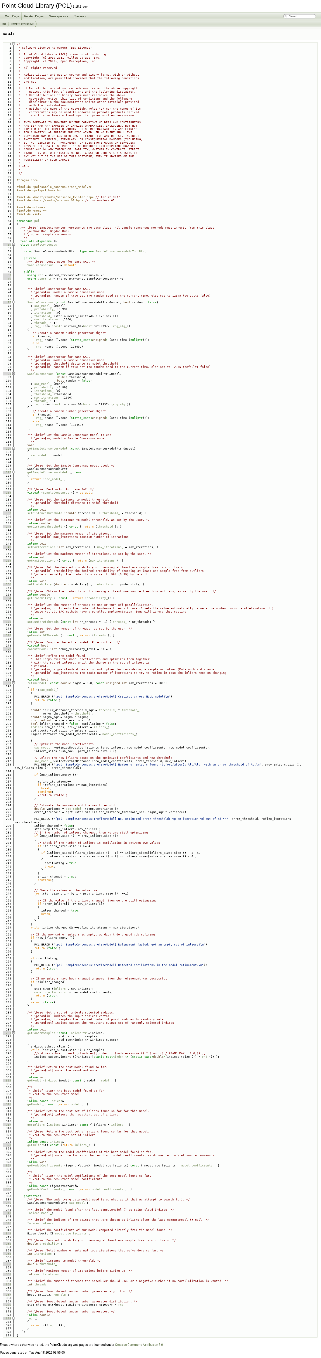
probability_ (44, 309)
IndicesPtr (78, 1033)
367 (6, 1294)
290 (6, 1033)
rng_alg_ (120, 326)
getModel (34, 1080)
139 (6, 513)
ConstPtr (45, 278)
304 (6, 1080)
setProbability (39, 584)
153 (6, 560)
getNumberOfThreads (43, 635)
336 (6, 1189)
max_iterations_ (47, 319)
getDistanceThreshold (44, 526)
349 (6, 1233)
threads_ (41, 322)
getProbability (39, 598)
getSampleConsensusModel (47, 472)
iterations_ (44, 312)
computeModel (37, 649)
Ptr (40, 275)
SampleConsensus (44, 244)
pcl (4, 23)
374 (6, 1318)
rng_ (37, 326)
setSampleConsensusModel (47, 448)
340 (6, 1202)
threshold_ (43, 316)
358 (6, 1264)
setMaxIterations (41, 547)
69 (6, 275)
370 (6, 1304)
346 (6, 1223)
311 (6, 1104)
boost (56, 326)
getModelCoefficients (44, 1165)
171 (6, 621)
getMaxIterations (41, 560)
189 (6, 683)
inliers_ (101, 727)
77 (6, 302)
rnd (204, 1056)
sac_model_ (43, 305)
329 (6, 1165)
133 (6, 492)
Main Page (12, 16)
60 (6, 244)
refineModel (37, 683)
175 (6, 635)
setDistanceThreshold (44, 513)
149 (6, 547)
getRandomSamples (41, 1033)
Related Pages (33, 16)
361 (6, 1274)
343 (6, 1213)
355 (6, 1253)
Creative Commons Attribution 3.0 (139, 1344)
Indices (37, 727)
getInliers (36, 1124)
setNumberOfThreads (43, 621)
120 (6, 448)
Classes (79, 16)
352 (6, 1243)
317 (6, 1124)
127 (6, 472)
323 (6, 1145)
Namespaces (57, 16)
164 (6, 598)
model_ (106, 1080)
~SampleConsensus (55, 492)
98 (6, 373)
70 (6, 278)
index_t (121, 1056)
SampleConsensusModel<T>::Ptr (119, 251)
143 (6, 526)
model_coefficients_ (119, 734)
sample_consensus (22, 23)
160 (6, 584)
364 (6, 1284)
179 (6, 649)
